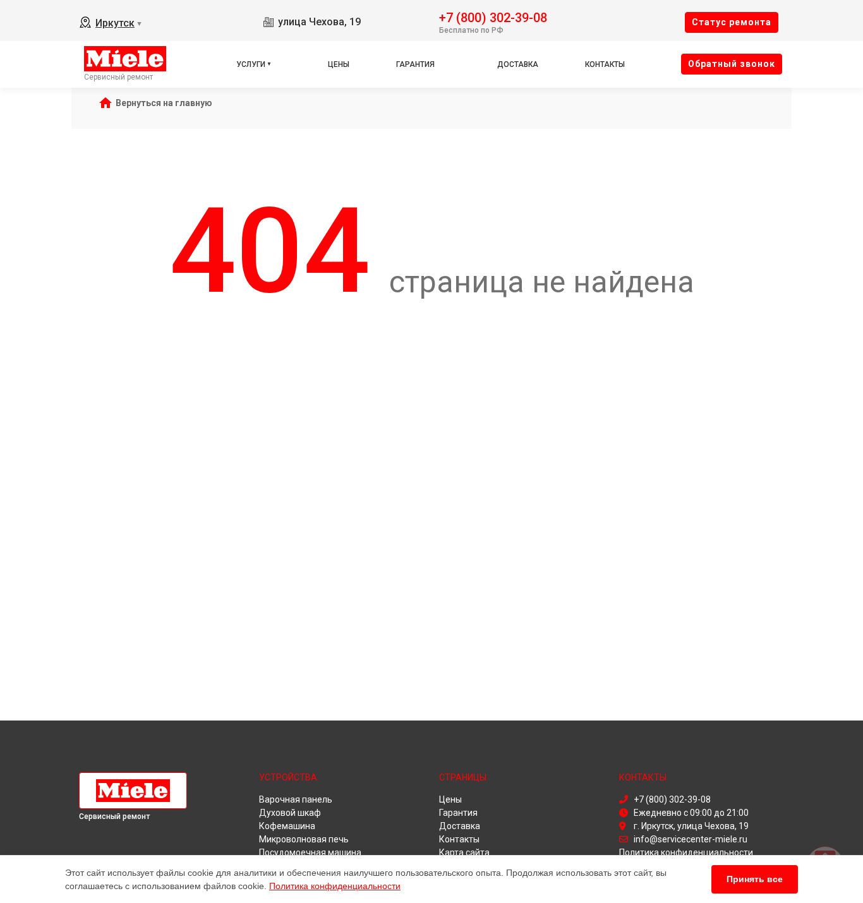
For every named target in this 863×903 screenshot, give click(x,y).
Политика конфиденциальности (335, 886)
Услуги (250, 64)
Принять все (755, 879)
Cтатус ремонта (731, 22)
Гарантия (415, 64)
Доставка (517, 64)
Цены (338, 64)
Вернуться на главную (164, 103)
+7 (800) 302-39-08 (493, 16)
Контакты (605, 64)
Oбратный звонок (731, 64)
